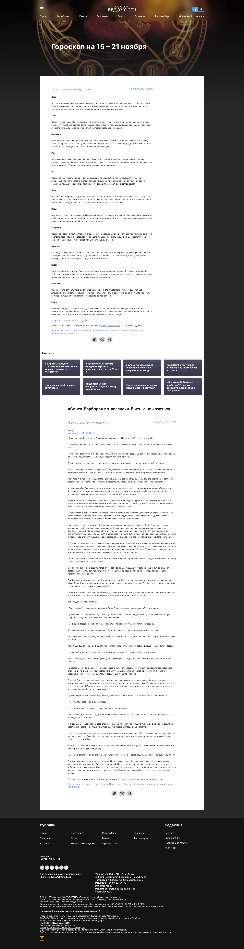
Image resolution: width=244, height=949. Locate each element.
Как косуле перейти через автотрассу (60, 386)
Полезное (139, 16)
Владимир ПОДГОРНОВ (81, 433)
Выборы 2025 (172, 838)
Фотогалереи (141, 838)
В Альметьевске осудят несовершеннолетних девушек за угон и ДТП (139, 368)
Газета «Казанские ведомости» (71, 89)
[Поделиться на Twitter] (94, 340)
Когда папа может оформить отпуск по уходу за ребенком (100, 386)
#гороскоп (57, 320)
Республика (62, 16)
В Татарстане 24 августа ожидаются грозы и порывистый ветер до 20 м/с (101, 367)
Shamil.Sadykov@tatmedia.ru (56, 877)
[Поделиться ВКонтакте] (102, 340)
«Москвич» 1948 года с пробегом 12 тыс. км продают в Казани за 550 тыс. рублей (180, 386)
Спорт (120, 16)
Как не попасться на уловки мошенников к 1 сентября (141, 386)
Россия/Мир (162, 16)
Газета (83, 16)
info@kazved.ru (103, 885)
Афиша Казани (110, 843)
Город (43, 16)
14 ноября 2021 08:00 (140, 88)
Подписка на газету (176, 842)
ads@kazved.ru (103, 891)
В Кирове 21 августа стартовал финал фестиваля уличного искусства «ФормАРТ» (61, 367)
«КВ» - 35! (170, 847)
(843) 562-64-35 (126, 888)
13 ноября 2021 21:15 (164, 422)
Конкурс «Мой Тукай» (83, 843)
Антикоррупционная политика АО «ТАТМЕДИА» (62, 927)
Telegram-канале (110, 325)
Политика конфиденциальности (55, 923)
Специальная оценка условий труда (57, 925)
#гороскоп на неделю (76, 320)
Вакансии (45, 843)
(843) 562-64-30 (117, 882)
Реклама (169, 833)
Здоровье (102, 16)
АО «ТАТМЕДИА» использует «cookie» (58, 918)
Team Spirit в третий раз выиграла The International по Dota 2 (181, 368)
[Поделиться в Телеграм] (110, 340)
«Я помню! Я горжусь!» (191, 16)
